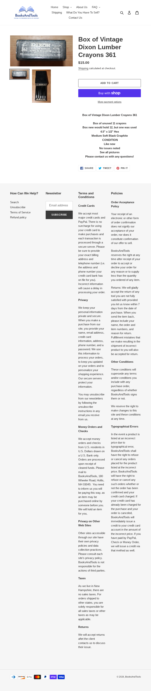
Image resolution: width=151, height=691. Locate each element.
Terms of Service (20, 212)
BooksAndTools (133, 677)
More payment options (110, 102)
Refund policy (18, 217)
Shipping (83, 68)
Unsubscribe (17, 207)
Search (14, 202)
